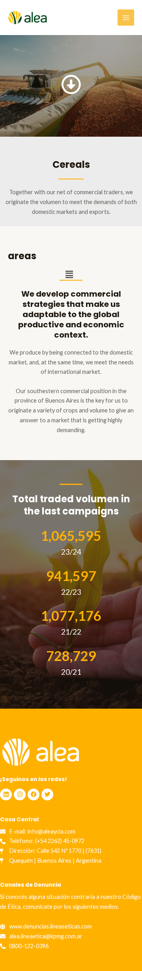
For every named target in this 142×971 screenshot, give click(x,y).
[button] (69, 275)
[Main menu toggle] (126, 17)
